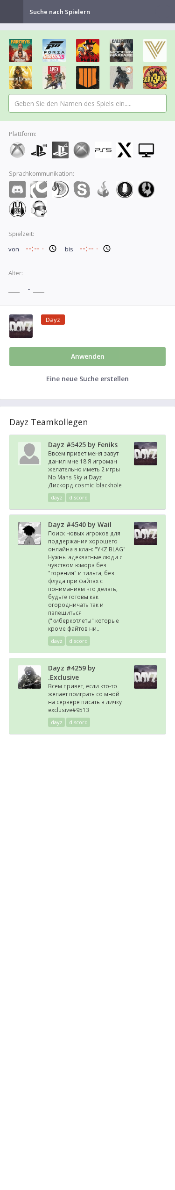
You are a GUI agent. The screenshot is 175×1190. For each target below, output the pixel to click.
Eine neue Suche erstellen (87, 378)
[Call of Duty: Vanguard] (155, 50)
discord (78, 497)
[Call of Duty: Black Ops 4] (87, 77)
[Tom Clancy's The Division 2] (121, 77)
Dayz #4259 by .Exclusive (72, 672)
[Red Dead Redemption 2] (87, 50)
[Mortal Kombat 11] (20, 77)
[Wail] (29, 543)
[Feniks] (29, 463)
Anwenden (88, 356)
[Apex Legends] (54, 77)
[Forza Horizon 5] (54, 50)
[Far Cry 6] (20, 50)
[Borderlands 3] (155, 77)
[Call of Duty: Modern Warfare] (121, 50)
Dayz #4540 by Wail (80, 524)
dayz (57, 497)
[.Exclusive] (29, 686)
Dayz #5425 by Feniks (83, 444)
